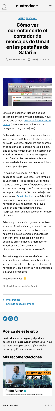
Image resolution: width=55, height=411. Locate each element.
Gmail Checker (13, 286)
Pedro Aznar (19, 59)
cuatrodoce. (27, 6)
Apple (21, 18)
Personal (31, 18)
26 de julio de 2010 (40, 59)
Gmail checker (25, 196)
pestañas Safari (29, 286)
